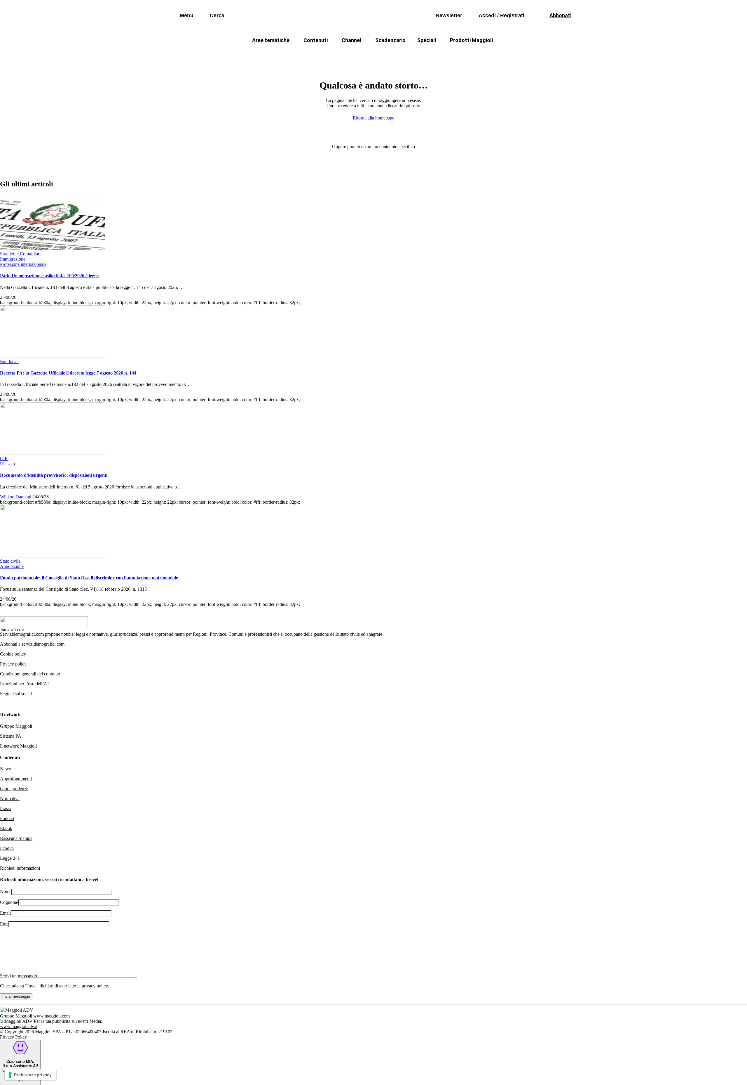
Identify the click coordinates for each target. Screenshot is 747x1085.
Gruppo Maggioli (16, 726)
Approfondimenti (16, 778)
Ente (4, 923)
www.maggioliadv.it (18, 1026)
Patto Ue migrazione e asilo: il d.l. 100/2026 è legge (49, 275)
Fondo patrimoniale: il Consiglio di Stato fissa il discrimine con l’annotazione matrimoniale (89, 577)
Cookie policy (13, 653)
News (5, 768)
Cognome (9, 902)
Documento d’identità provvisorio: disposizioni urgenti (53, 475)
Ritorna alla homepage (373, 117)
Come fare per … (259, 54)
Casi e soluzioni (446, 54)
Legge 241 (10, 858)
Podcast (7, 818)
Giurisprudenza (14, 788)
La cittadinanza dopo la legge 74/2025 (330, 54)
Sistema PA (10, 736)
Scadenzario (390, 40)
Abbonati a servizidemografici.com (32, 644)
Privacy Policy (13, 1036)
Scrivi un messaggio (18, 975)
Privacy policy (13, 663)
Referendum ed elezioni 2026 (507, 54)
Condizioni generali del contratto (30, 673)
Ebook (6, 828)
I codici (7, 848)
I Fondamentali (400, 54)
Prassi (5, 808)
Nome (5, 891)
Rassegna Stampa (16, 838)
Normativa (10, 798)
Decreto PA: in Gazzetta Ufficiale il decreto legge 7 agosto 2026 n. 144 (68, 372)
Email (5, 913)
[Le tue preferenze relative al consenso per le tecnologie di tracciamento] (30, 1074)
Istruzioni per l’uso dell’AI (24, 683)
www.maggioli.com (51, 1015)
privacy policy (95, 985)
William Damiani (15, 496)
